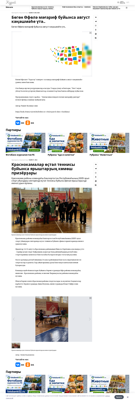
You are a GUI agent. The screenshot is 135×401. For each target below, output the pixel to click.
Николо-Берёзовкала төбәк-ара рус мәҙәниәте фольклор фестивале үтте (106, 7)
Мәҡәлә (9, 7)
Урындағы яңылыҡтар (19, 13)
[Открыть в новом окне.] (19, 123)
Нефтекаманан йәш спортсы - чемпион (76, 7)
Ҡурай (11, 2)
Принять (119, 397)
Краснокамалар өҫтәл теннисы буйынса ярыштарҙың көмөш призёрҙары (43, 7)
